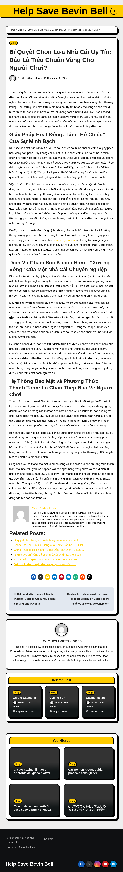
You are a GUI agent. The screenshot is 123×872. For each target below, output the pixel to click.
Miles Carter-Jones (32, 78)
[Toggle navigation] (8, 11)
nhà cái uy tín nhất (64, 240)
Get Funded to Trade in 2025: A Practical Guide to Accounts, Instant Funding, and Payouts (34, 599)
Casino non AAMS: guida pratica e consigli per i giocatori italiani (85, 773)
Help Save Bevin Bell (60, 11)
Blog (13, 43)
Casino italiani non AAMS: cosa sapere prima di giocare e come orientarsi (33, 810)
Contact (48, 839)
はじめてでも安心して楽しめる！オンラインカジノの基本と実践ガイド (88, 810)
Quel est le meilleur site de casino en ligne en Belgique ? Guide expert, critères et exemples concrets (88, 599)
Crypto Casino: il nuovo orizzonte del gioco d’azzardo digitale (34, 773)
